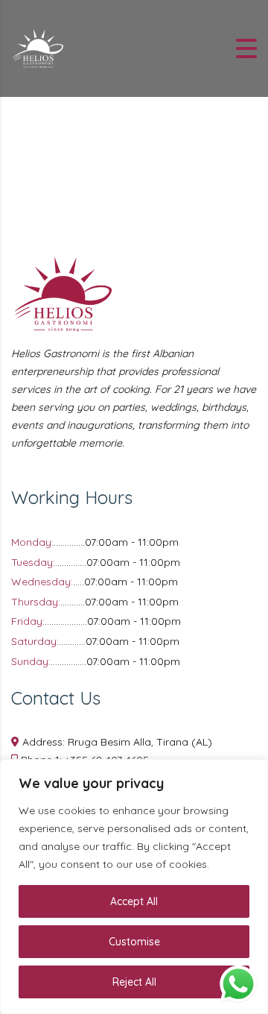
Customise (134, 941)
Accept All (134, 901)
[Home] (37, 47)
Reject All (134, 982)
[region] (134, 886)
